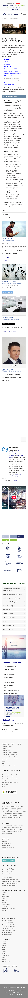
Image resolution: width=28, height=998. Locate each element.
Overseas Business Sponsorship (10, 778)
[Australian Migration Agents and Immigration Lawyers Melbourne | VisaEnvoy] (11, 14)
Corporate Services (11, 3)
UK (15, 5)
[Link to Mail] (17, 995)
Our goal (6, 214)
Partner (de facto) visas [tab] (9, 606)
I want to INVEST (6, 750)
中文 (14, 7)
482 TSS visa (5, 784)
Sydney (4, 945)
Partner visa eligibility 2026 (8, 868)
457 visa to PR (5, 841)
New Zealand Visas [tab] (8, 629)
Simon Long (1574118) (7, 920)
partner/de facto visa (9, 61)
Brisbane (4, 951)
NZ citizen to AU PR (6, 849)
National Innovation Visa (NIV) (9, 765)
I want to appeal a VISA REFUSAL (10, 758)
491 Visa (4, 763)
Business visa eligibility (9, 674)
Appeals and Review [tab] (9, 617)
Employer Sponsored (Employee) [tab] (12, 594)
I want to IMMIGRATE (7, 746)
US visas (4, 957)
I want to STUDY (6, 748)
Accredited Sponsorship (7, 776)
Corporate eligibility (8, 677)
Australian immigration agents (13, 806)
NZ (8, 7)
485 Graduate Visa (6, 762)
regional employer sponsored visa (12, 73)
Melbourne (13, 808)
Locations (14, 480)
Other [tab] (4, 621)
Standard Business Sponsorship (9, 774)
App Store (4, 900)
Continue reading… (7, 833)
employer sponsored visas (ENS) (12, 71)
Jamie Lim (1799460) (7, 932)
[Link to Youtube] (19, 995)
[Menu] (24, 14)
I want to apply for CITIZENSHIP (9, 754)
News (19, 1)
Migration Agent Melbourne (8, 908)
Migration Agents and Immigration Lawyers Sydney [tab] (12, 589)
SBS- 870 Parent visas (10, 331)
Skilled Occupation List (9, 687)
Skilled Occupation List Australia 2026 (11, 881)
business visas (7, 66)
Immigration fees (8, 679)
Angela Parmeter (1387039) (8, 930)
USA (18, 5)
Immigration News (8, 685)
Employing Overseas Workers (9, 773)
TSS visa (13, 75)
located (11, 810)
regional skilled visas (15, 68)
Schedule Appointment (8, 5)
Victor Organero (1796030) (8, 926)
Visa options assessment (10, 666)
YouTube (4, 902)
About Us (4, 894)
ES (16, 7)
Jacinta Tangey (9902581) (8, 924)
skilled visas (7, 59)
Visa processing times (9, 682)
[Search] (20, 14)
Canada (22, 5)
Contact (14, 1)
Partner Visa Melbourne (7, 760)
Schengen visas (6, 961)
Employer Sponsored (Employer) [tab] (12, 598)
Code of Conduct (6, 904)
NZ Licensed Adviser (7, 934)
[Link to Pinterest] (21, 995)
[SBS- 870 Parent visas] (3, 331)
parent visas (7, 64)
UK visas (4, 959)
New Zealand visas (9, 84)
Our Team (18, 3)
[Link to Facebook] (9, 995)
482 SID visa (5, 786)
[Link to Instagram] (13, 995)
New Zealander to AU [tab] (9, 625)
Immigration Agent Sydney (11, 96)
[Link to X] (15, 995)
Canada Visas (5, 955)
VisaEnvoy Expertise (9, 217)
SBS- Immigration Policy (10, 334)
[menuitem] (11, 3)
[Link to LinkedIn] (11, 995)
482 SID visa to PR (6, 843)
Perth (3, 949)
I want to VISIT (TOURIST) (8, 756)
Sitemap (4, 910)
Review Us (4, 906)
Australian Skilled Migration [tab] (10, 602)
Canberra (4, 943)
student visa (7, 68)
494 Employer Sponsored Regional (10, 782)
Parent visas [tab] (6, 609)
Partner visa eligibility (9, 669)
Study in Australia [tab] (8, 613)
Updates (6, 260)
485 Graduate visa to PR (8, 847)
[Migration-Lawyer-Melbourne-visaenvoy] (14, 647)
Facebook (6, 257)
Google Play (5, 898)
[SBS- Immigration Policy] (3, 334)
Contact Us (4, 892)
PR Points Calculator (9, 672)
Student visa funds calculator (11, 693)
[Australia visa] (14, 706)
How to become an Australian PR (12, 690)
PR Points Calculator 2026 (8, 869)
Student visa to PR (6, 845)
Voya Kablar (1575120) (7, 922)
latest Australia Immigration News (10, 879)
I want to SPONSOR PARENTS (9, 752)
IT (19, 7)
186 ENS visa (5, 780)
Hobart (3, 947)
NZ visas (4, 953)
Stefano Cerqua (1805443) (8, 928)
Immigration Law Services (9, 210)
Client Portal (9, 1)
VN (10, 7)
